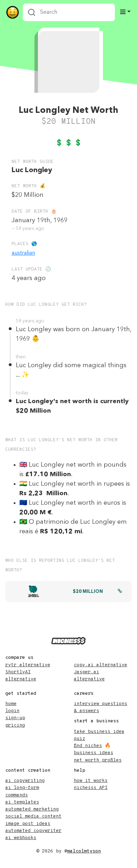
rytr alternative (27, 665)
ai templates (22, 802)
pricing (15, 725)
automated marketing (32, 809)
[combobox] (69, 12)
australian (23, 253)
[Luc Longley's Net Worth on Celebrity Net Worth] (120, 591)
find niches (88, 746)
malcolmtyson (84, 851)
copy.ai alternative (100, 665)
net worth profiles (98, 760)
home (11, 704)
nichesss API (90, 788)
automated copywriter (33, 831)
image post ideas (27, 824)
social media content (33, 816)
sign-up (15, 718)
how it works (90, 781)
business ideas (93, 753)
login (12, 711)
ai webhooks (20, 838)
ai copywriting (25, 781)
